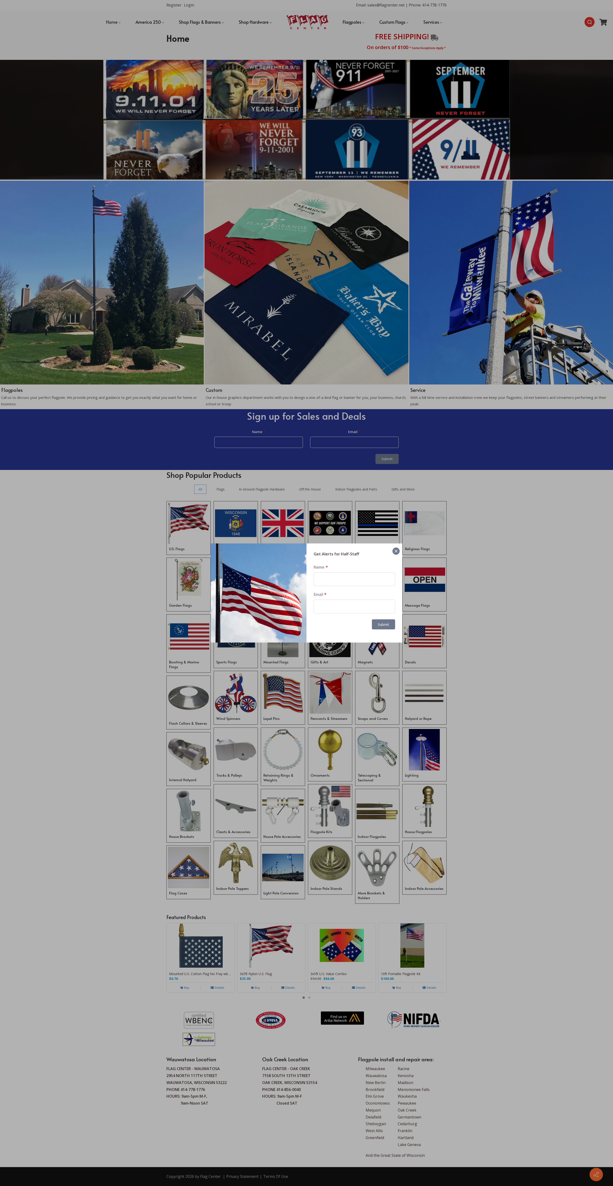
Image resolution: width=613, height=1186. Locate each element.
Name (319, 567)
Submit (383, 624)
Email (318, 594)
